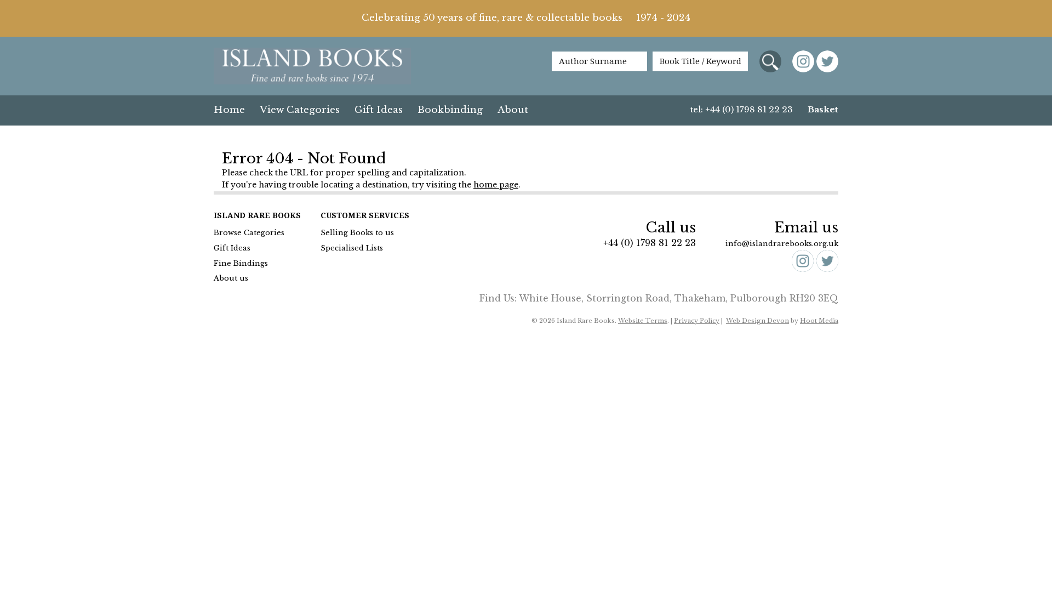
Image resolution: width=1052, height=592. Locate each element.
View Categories (300, 110)
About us (231, 278)
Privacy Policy (696, 321)
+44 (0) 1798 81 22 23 (649, 242)
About (513, 110)
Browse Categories (249, 232)
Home (229, 110)
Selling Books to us (357, 232)
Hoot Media (819, 321)
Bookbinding (450, 110)
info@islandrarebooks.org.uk (781, 243)
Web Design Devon (757, 321)
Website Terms (642, 321)
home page (495, 185)
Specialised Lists (352, 248)
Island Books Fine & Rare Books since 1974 (312, 67)
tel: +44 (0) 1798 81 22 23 (741, 109)
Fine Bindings (241, 263)
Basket (823, 109)
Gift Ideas (379, 110)
